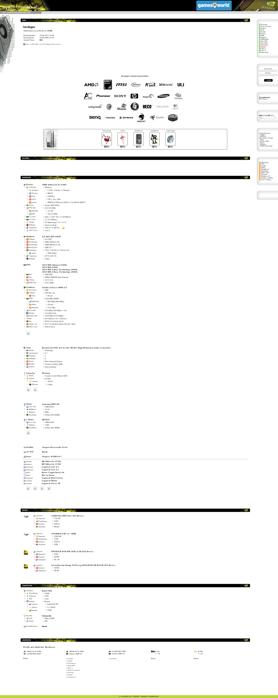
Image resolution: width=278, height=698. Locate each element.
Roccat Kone (48, 475)
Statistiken (264, 45)
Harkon (263, 144)
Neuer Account (266, 26)
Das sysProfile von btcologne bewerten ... (44, 44)
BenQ (44, 452)
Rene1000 (71, 665)
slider (70, 661)
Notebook (264, 171)
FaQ (262, 30)
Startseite (264, 24)
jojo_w (70, 668)
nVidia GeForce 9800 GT (54, 287)
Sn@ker (263, 135)
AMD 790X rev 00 (52, 242)
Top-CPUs (264, 41)
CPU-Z (263, 48)
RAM (263, 167)
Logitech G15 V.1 (50, 470)
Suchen (263, 28)
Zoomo (70, 658)
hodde (70, 675)
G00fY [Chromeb (266, 146)
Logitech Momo (49, 481)
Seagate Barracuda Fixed (54, 447)
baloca (262, 143)
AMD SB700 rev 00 (52, 245)
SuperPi (263, 37)
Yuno (262, 139)
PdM (262, 35)
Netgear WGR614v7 (52, 456)
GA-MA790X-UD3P (51, 237)
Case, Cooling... (266, 179)
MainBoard (265, 169)
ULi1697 (48, 239)
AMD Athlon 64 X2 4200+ (54, 185)
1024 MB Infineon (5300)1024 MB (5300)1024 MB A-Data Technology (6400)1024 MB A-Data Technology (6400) (60, 268)
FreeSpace (72, 663)
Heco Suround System (53, 361)
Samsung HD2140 (51, 404)
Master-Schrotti (74, 670)
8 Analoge (49, 350)
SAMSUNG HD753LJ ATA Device (67, 516)
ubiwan (71, 672)
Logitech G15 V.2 (50, 467)
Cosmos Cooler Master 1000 (56, 376)
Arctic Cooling (50, 225)
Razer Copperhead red (53, 472)
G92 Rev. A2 (50, 293)
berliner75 (72, 677)
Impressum (264, 52)
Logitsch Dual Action (52, 478)
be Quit (48, 378)
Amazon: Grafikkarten (150, 696)
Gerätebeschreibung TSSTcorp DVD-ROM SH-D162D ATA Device (83, 565)
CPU (262, 164)
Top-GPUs (264, 43)
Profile (263, 32)
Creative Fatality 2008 (54, 364)
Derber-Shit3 (264, 141)
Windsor (48, 187)
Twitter (263, 34)
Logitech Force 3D (51, 483)
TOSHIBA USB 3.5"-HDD (63, 534)
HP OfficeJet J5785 (51, 461)
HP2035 (46, 420)
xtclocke (114, 658)
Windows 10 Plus (267, 178)
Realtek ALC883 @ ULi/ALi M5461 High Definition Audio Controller (76, 348)
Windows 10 (265, 176)
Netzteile (264, 174)
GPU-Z (263, 50)
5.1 (46, 353)
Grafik (263, 166)
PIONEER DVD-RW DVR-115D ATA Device (72, 551)
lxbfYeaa (263, 136)
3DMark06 (264, 39)
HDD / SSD (265, 172)
